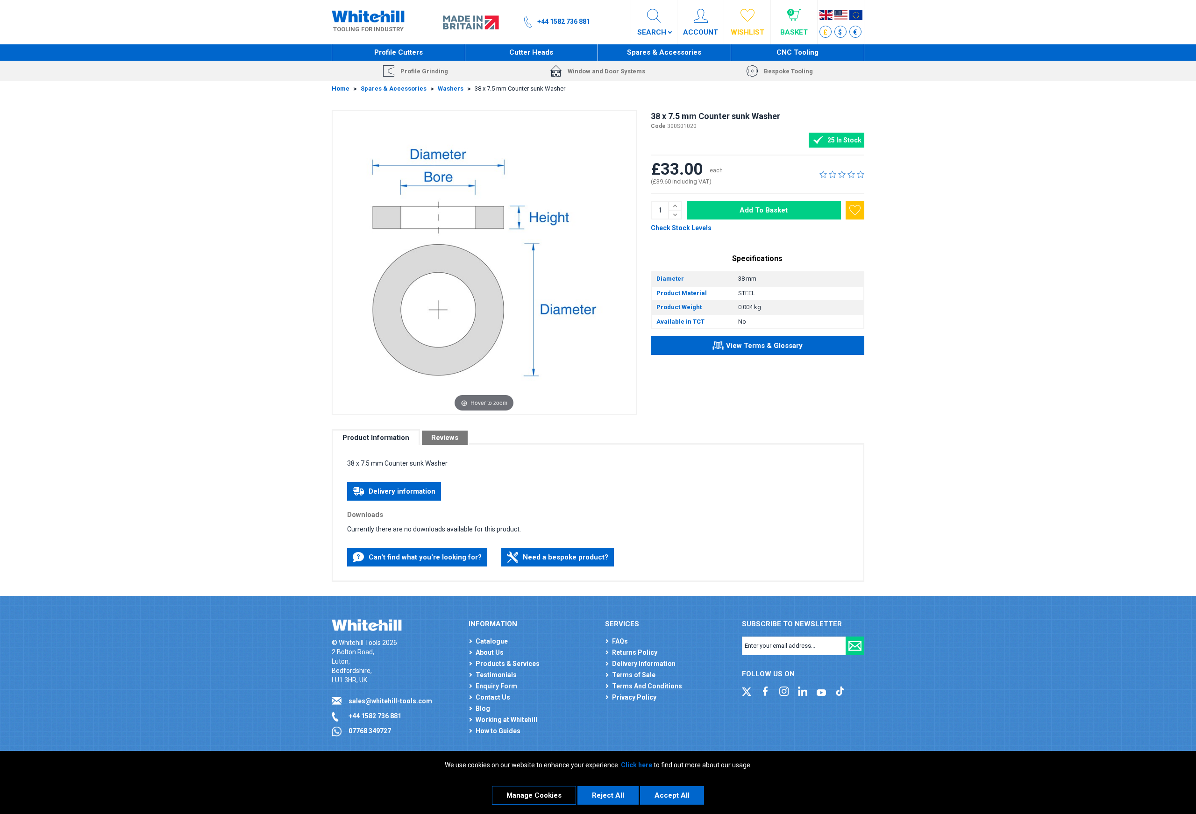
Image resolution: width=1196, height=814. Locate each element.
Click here (636, 765)
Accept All (672, 795)
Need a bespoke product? (565, 557)
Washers (450, 88)
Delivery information (402, 491)
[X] (746, 690)
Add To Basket (764, 210)
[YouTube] (821, 690)
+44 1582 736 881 (375, 716)
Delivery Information (644, 663)
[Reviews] (841, 174)
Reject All (608, 795)
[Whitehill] (368, 16)
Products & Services (508, 663)
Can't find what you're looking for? (425, 557)
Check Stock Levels (681, 228)
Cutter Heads (531, 52)
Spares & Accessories (664, 52)
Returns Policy (634, 652)
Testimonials (496, 675)
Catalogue (492, 641)
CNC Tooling (797, 52)
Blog (483, 708)
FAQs (620, 641)
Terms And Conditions (647, 686)
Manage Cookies (534, 795)
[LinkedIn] (802, 690)
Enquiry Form (496, 686)
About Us (490, 652)
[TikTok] (840, 690)
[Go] (855, 646)
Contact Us (493, 697)
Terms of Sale (633, 675)
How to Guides (498, 731)
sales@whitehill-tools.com (390, 701)
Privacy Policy (634, 697)
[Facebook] (765, 690)
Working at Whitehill (506, 719)
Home (340, 88)
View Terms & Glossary (764, 345)
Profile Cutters (398, 52)
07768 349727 (370, 731)
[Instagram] (784, 690)
